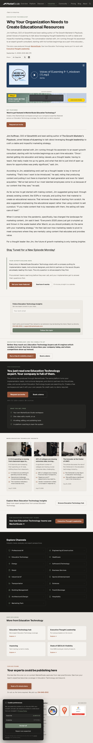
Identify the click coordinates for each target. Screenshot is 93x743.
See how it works (42, 284)
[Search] (90, 3)
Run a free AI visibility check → (21, 356)
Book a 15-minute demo (19, 686)
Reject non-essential (23, 731)
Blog (79, 4)
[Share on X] (24, 57)
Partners (44, 723)
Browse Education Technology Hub (71, 503)
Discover (40, 4)
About (85, 4)
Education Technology (17, 17)
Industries (51, 4)
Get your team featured (21, 284)
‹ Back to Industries (13, 12)
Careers (44, 720)
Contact (44, 709)
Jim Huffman (13, 136)
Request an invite (16, 125)
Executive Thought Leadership (18, 49)
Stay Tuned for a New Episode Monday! (31, 250)
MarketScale (36, 46)
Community (63, 4)
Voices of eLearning (32, 139)
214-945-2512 (17, 326)
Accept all (23, 726)
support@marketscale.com (33, 326)
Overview (24, 4)
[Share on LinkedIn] (29, 57)
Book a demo (45, 356)
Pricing (73, 4)
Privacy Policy (22, 711)
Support (44, 734)
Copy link (18, 57)
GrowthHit (32, 136)
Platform (32, 4)
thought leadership (75, 139)
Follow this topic (46, 330)
